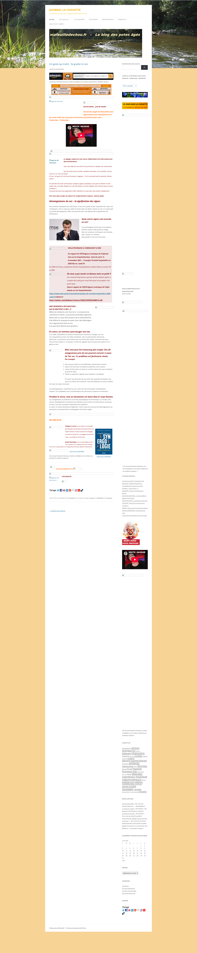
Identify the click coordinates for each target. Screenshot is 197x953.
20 (134, 853)
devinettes (125, 764)
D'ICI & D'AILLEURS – (128, 804)
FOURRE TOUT (122, 19)
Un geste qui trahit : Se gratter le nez (68, 63)
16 (144, 850)
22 (141, 853)
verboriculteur (126, 792)
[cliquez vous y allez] (77, 469)
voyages (143, 791)
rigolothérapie (128, 784)
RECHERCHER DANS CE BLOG (131, 64)
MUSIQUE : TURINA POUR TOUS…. (132, 483)
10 (123, 850)
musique (141, 776)
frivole (129, 769)
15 (141, 850)
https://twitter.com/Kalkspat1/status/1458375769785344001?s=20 (75, 300)
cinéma (132, 756)
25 (126, 855)
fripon (124, 769)
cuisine (130, 758)
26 (130, 855)
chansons (138, 753)
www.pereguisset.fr (127, 291)
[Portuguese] (133, 83)
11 (126, 850)
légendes (137, 774)
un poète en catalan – (128, 809)
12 (130, 850)
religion (138, 782)
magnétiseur (128, 776)
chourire (125, 756)
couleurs (124, 759)
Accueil (51, 19)
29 (141, 855)
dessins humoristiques (134, 760)
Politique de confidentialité (56, 928)
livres (129, 774)
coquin (145, 756)
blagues (126, 753)
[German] (135, 83)
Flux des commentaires (129, 891)
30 (144, 855)
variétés (137, 789)
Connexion (125, 886)
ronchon (138, 784)
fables (135, 766)
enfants (134, 763)
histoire (137, 768)
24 (123, 855)
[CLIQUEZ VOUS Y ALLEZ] (64, 482)
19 (130, 853)
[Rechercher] (144, 67)
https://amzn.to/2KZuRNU (77, 451)
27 (134, 855)
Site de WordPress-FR (128, 893)
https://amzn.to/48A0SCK (104, 456)
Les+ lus (124, 774)
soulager (91, 498)
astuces (138, 751)
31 (123, 858)
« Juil (123, 860)
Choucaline (72, 498)
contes (138, 756)
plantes (144, 780)
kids (135, 771)
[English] (129, 83)
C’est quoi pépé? (79, 19)
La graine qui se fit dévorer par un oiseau (134, 515)
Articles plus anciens (57, 511)
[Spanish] (125, 83)
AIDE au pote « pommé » (56, 24)
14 (137, 850)
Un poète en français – (129, 814)
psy (87, 498)
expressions (127, 766)
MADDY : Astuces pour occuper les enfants (135, 508)
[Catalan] (123, 83)
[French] (127, 83)
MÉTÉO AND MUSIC (107, 19)
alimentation (126, 748)
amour (135, 748)
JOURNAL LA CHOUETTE (65, 10)
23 (144, 853)
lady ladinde (140, 772)
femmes (142, 766)
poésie (125, 782)
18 (126, 853)
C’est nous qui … (64, 19)
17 (123, 853)
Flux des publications (128, 888)
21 (137, 853)
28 (137, 855)
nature (126, 779)
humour (127, 771)
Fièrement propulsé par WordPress (76, 928)
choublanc (109, 498)
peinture (136, 779)
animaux (127, 750)
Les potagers (93, 19)
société (132, 786)
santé (125, 786)
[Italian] (131, 83)
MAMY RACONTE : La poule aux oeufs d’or (134, 501)
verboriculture (134, 792)
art (133, 750)
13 (134, 850)
